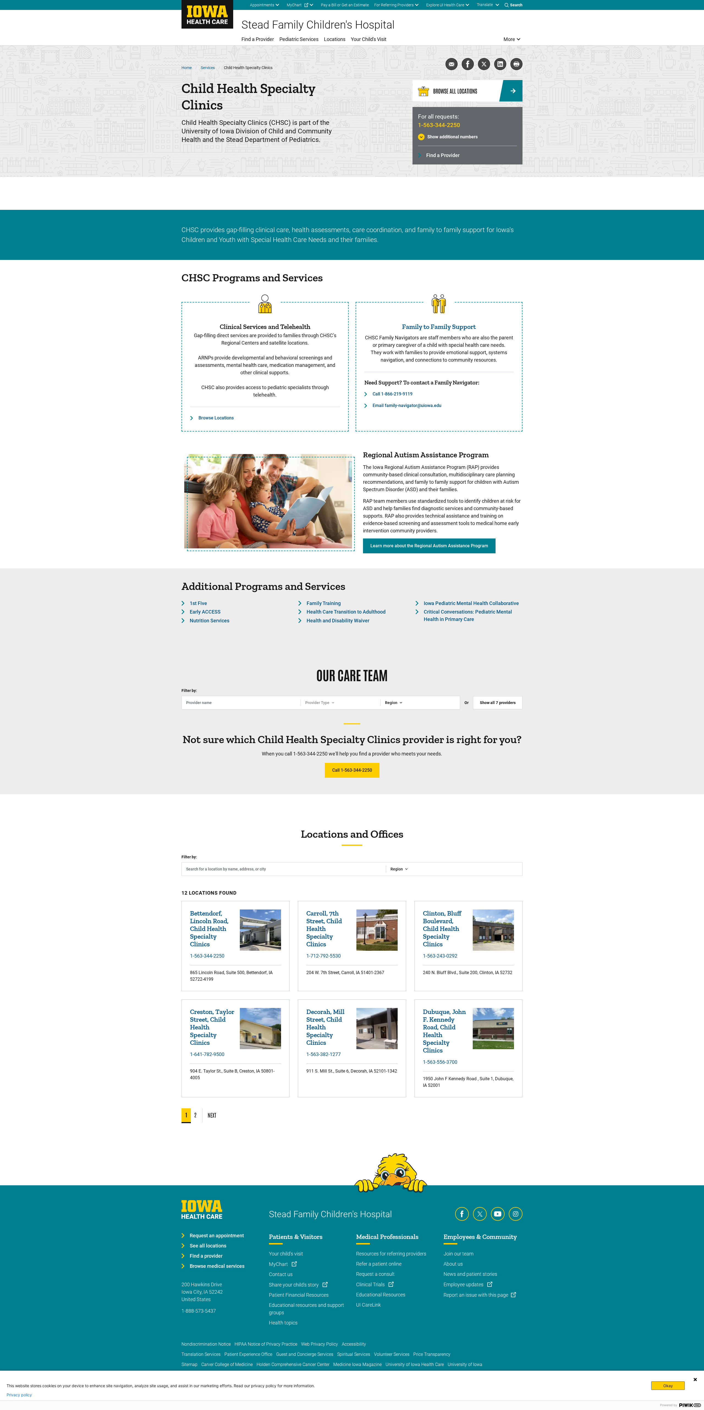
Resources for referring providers (391, 1254)
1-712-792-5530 (323, 956)
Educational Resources (380, 1295)
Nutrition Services (209, 620)
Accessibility (354, 1344)
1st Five (198, 603)
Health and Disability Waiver (338, 620)
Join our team (459, 1254)
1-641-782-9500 (207, 1054)
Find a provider (206, 1256)
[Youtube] (498, 1214)
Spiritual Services (353, 1354)
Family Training (324, 603)
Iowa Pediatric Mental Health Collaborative (471, 603)
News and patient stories (470, 1274)
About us (453, 1264)
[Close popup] (695, 1379)
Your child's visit (286, 1254)
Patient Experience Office (248, 1354)
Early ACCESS (205, 612)
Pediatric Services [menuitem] (298, 39)
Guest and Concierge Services (304, 1354)
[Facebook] (462, 1214)
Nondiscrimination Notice (206, 1344)
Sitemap (189, 1364)
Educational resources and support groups (306, 1308)
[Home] (207, 14)
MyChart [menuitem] (294, 5)
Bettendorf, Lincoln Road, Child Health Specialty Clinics (209, 928)
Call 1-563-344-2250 (352, 770)
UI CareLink (368, 1305)
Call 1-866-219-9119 (393, 394)
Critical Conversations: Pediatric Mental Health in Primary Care (468, 615)
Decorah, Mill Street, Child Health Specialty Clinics (325, 1027)
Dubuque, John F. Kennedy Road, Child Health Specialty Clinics (444, 1031)
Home (187, 67)
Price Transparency (431, 1354)
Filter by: (189, 690)
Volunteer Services (391, 1354)
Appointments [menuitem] (262, 5)
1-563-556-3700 (440, 1062)
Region (391, 702)
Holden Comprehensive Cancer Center (293, 1364)
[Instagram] (515, 1214)
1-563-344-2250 (439, 125)
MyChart (279, 1264)
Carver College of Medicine (227, 1364)
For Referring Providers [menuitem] (394, 5)
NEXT (212, 1114)
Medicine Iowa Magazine (357, 1364)
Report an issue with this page (476, 1295)
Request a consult (375, 1274)
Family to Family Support (439, 327)
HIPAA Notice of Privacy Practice (266, 1344)
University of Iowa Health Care (415, 1364)
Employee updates (464, 1284)
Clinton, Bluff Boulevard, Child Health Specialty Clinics (442, 928)
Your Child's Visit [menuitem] (368, 39)
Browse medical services (217, 1266)
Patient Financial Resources (299, 1295)
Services (208, 67)
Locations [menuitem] (334, 39)
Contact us (281, 1274)
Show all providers (498, 702)
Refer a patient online (379, 1264)
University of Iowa (465, 1364)
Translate (485, 4)
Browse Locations (216, 417)
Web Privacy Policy (319, 1344)
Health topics (283, 1323)
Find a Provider (443, 155)
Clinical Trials (371, 1284)
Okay (668, 1385)
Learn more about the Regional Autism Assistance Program (429, 545)
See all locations (208, 1246)
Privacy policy (19, 1395)
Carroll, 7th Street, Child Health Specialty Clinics (324, 928)
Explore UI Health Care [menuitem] (445, 5)
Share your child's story (294, 1285)
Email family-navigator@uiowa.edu (407, 405)
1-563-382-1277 (323, 1054)
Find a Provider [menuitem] (257, 39)
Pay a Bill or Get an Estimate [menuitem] (345, 5)
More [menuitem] (509, 39)
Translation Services (201, 1354)
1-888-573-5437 (199, 1311)
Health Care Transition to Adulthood (346, 612)
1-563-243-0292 (440, 956)
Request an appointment (217, 1235)
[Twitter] (480, 1214)
